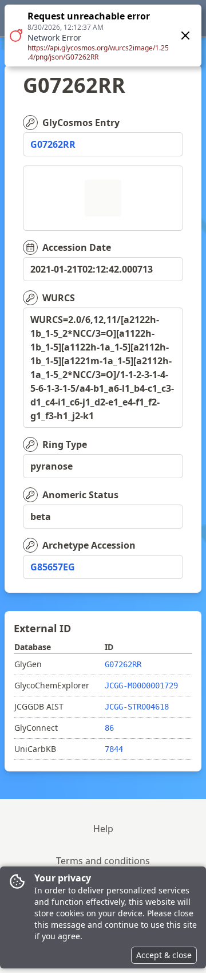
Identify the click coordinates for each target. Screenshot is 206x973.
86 (109, 727)
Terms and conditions (103, 860)
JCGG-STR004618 (137, 706)
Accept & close (164, 955)
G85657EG (52, 567)
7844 (114, 749)
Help (103, 828)
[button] (103, 35)
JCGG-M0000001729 (141, 685)
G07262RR (53, 144)
